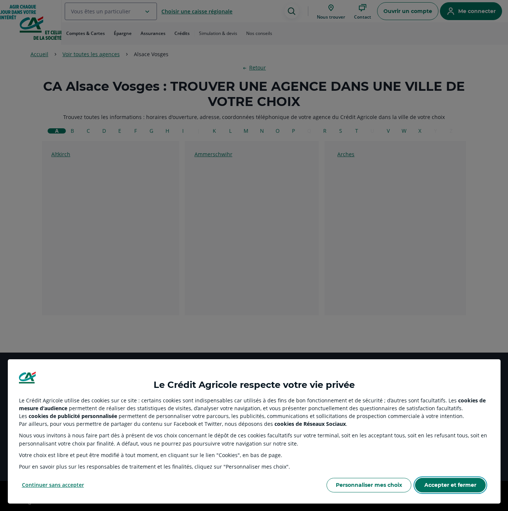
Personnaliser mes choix (369, 485)
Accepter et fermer (450, 485)
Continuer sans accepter (53, 484)
